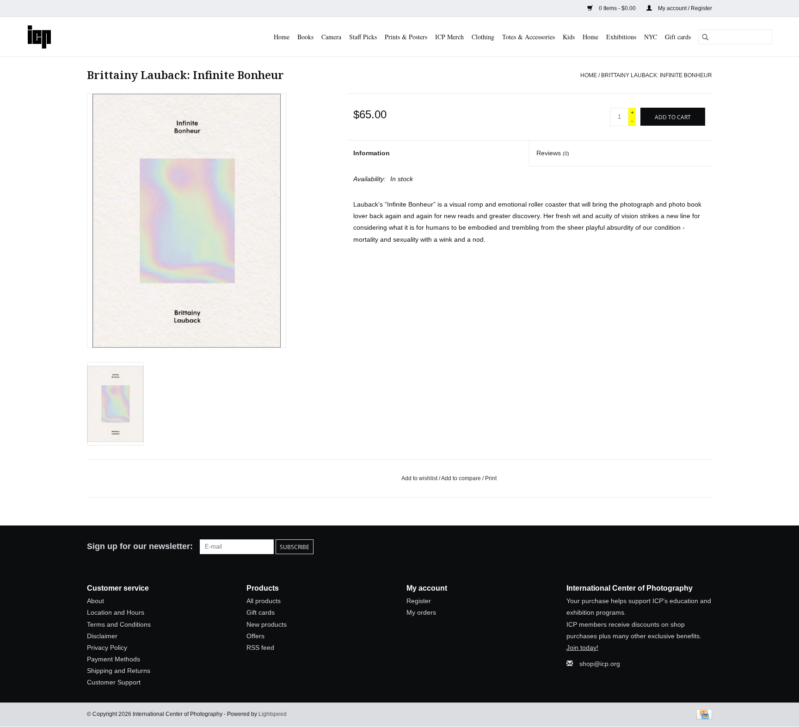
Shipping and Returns (118, 670)
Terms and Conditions (119, 624)
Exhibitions (621, 36)
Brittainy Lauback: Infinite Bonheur (656, 75)
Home (281, 36)
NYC (650, 36)
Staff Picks (363, 36)
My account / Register (684, 8)
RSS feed (260, 647)
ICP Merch (449, 36)
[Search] (705, 37)
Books (305, 36)
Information (371, 153)
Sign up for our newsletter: (140, 546)
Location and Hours (115, 612)
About (95, 601)
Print (491, 478)
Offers (255, 636)
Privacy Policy (107, 647)
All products (263, 601)
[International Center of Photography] (44, 36)
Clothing (483, 36)
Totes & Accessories (528, 36)
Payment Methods (113, 659)
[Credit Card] (702, 714)
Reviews (552, 153)
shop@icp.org (599, 663)
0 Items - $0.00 (617, 8)
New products (266, 624)
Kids (569, 36)
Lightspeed (272, 714)
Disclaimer (102, 636)
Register (418, 601)
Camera (331, 36)
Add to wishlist (420, 478)
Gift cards (678, 36)
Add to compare (461, 478)
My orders (421, 612)
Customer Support (114, 682)
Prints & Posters (406, 36)
